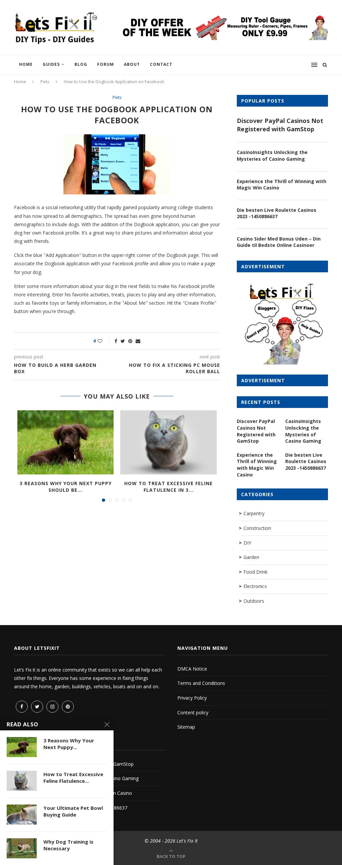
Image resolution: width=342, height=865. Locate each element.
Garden (251, 557)
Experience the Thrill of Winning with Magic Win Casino (281, 184)
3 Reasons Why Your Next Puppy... (68, 743)
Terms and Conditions (201, 683)
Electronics (255, 586)
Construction (257, 528)
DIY (247, 543)
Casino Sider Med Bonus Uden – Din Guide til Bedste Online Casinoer (279, 242)
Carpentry (254, 513)
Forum (105, 64)
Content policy (192, 712)
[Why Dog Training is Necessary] (22, 848)
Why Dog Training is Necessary (68, 845)
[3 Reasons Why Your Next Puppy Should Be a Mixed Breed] (65, 442)
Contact (161, 64)
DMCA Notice (192, 669)
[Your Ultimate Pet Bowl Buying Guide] (22, 815)
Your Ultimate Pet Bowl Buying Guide (73, 811)
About (132, 64)
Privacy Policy (192, 698)
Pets (44, 82)
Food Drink (255, 572)
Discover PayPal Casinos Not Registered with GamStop (280, 125)
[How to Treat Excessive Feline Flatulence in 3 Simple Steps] (168, 442)
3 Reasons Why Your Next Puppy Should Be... (66, 486)
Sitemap (186, 727)
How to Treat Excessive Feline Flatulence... (73, 777)
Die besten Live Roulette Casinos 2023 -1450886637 (276, 213)
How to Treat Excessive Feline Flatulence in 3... (168, 486)
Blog (80, 64)
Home (26, 64)
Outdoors (253, 601)
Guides (51, 64)
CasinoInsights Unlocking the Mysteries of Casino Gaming (272, 155)
